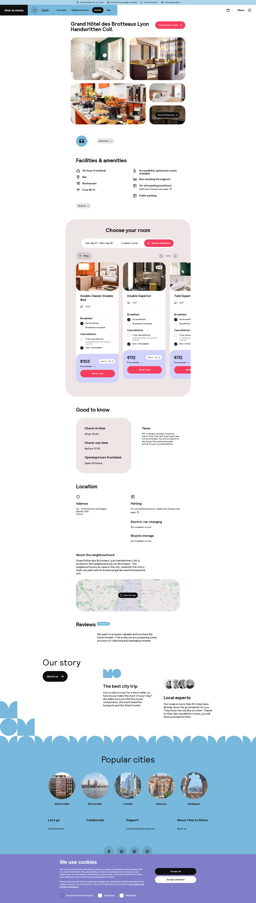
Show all (82, 206)
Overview (61, 10)
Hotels (97, 10)
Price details (86, 366)
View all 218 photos (166, 115)
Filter (86, 256)
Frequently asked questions (140, 828)
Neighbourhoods (80, 10)
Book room (97, 373)
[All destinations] (34, 10)
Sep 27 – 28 (105, 361)
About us (52, 676)
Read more (104, 141)
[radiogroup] (97, 325)
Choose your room (168, 25)
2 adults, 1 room (129, 243)
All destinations (56, 828)
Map (109, 10)
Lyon (45, 10)
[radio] (81, 323)
